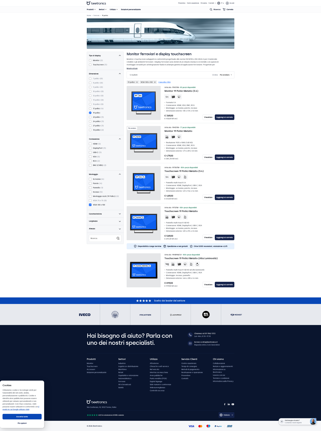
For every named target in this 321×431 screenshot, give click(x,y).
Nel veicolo (154, 369)
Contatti (211, 3)
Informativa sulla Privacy (223, 381)
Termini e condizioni (221, 378)
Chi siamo (204, 3)
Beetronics (96, 3)
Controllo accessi (157, 390)
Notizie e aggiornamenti (223, 366)
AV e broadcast (124, 384)
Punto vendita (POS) (158, 378)
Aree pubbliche (156, 375)
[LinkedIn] (228, 404)
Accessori (91, 369)
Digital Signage (156, 381)
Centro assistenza (193, 3)
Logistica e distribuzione (128, 366)
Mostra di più (132, 68)
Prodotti (90, 9)
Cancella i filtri (164, 82)
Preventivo (181, 3)
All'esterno (154, 363)
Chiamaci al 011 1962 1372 (204, 333)
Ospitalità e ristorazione (128, 375)
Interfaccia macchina (159, 372)
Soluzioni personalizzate (131, 9)
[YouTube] (232, 404)
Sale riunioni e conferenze (160, 384)
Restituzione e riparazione (192, 372)
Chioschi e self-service (159, 366)
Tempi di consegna (189, 366)
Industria (121, 363)
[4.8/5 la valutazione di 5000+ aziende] (92, 415)
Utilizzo (113, 9)
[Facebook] (224, 404)
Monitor (90, 363)
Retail (120, 372)
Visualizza (208, 117)
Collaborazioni (219, 363)
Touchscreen (92, 366)
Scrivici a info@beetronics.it (206, 342)
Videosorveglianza (157, 387)
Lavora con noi (219, 375)
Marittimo (122, 369)
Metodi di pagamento (190, 369)
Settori (102, 9)
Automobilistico (124, 378)
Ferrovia (121, 381)
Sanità (120, 387)
